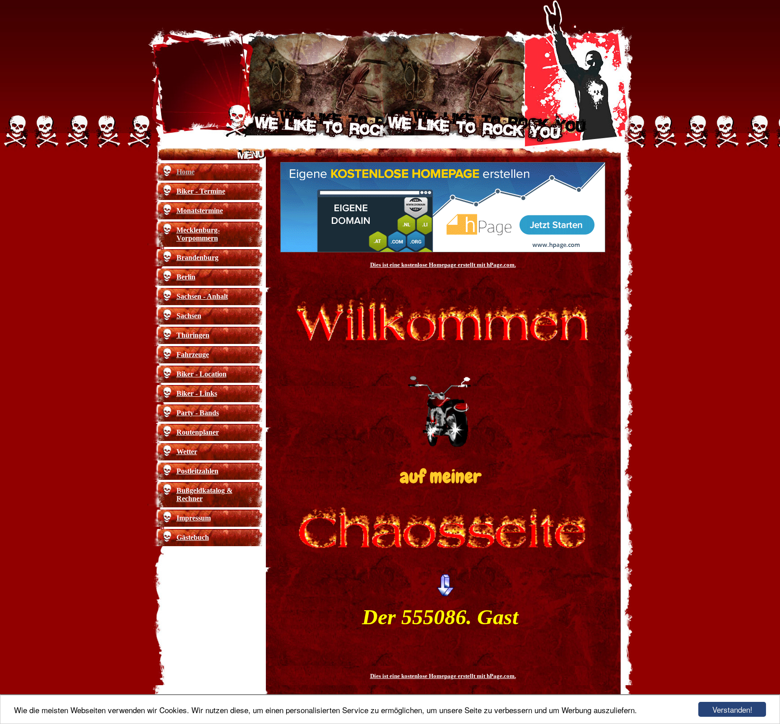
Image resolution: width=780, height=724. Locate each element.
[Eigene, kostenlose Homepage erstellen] (442, 250)
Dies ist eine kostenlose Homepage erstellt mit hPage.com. (443, 264)
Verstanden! (732, 709)
